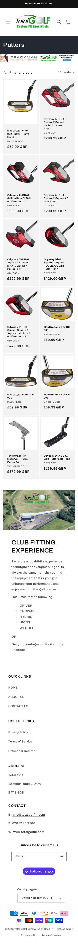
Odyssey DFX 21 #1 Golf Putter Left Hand (57, 457)
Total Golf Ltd (22, 928)
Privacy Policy (18, 732)
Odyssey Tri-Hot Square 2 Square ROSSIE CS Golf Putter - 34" (54, 264)
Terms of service (51, 935)
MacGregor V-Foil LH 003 (57, 396)
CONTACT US (18, 706)
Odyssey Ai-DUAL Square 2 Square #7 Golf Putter (56, 198)
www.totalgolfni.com (29, 832)
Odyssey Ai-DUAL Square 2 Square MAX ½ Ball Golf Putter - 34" (18, 264)
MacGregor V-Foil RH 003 (57, 329)
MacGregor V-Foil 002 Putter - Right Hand (18, 133)
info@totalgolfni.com (28, 814)
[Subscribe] (61, 856)
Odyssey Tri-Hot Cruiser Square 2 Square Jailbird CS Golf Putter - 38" (19, 332)
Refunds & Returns (21, 751)
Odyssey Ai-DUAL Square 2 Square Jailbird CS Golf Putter (55, 123)
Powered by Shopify (41, 928)
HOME (12, 687)
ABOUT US (16, 696)
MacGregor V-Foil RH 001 (20, 396)
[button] (8, 21)
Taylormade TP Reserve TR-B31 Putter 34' (17, 458)
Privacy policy (29, 935)
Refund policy (65, 929)
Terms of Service (20, 741)
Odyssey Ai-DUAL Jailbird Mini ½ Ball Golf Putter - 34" (19, 198)
